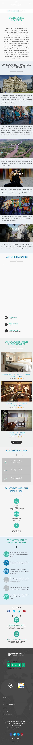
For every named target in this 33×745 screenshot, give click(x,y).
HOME (5, 697)
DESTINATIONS (7, 701)
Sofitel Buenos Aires (16, 404)
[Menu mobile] (3, 4)
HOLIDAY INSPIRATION (9, 704)
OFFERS (5, 708)
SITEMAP (18, 741)
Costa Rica (14, 11)
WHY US (5, 711)
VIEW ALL (15, 442)
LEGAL (14, 741)
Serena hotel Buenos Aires (16, 374)
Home (9, 11)
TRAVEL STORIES (7, 715)
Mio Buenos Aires (16, 433)
